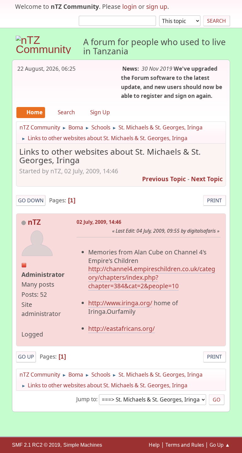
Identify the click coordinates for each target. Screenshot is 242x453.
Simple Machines (82, 445)
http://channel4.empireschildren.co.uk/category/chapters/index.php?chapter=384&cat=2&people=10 (151, 277)
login (129, 6)
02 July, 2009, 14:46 (99, 221)
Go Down (30, 200)
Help (154, 444)
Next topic (207, 179)
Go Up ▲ (220, 444)
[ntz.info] (23, 323)
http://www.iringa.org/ (120, 303)
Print (214, 200)
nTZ (34, 222)
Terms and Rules (184, 444)
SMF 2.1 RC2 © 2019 (36, 445)
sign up (156, 6)
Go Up (26, 356)
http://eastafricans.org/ (121, 328)
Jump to (86, 399)
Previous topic (164, 179)
